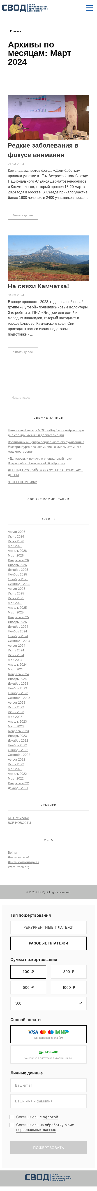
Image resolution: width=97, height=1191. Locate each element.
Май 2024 (15, 660)
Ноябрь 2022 (17, 745)
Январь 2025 (17, 622)
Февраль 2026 (18, 560)
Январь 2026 (17, 565)
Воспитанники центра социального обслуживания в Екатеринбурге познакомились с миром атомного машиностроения (46, 446)
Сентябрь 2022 (19, 754)
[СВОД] (25, 8)
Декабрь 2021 (18, 788)
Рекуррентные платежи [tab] (48, 927)
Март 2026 (16, 555)
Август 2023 (16, 702)
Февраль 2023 (18, 731)
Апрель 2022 (17, 773)
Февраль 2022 (18, 783)
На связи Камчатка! (38, 286)
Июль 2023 (16, 707)
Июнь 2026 (16, 541)
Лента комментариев (23, 862)
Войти (12, 852)
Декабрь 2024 (18, 626)
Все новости (19, 823)
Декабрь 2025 (18, 569)
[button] (28, 972)
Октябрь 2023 (18, 693)
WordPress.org (18, 867)
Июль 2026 (16, 536)
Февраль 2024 (18, 674)
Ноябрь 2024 (17, 631)
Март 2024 (16, 669)
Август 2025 (16, 588)
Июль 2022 (16, 764)
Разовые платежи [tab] (48, 943)
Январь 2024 (17, 679)
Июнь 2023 (16, 712)
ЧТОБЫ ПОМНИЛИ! (22, 482)
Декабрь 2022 (18, 740)
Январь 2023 (17, 736)
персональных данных (36, 1129)
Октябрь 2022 (18, 750)
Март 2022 (16, 778)
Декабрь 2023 (18, 683)
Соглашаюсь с (37, 1117)
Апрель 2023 (17, 721)
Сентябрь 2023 (19, 698)
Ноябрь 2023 (17, 688)
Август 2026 (16, 531)
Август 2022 (16, 759)
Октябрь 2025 (18, 579)
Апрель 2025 (17, 607)
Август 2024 (16, 645)
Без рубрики (18, 818)
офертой (50, 1117)
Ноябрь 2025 (17, 574)
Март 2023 (16, 726)
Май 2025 (15, 603)
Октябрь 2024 (18, 636)
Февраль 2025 (18, 617)
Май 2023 (15, 717)
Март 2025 (16, 612)
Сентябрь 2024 (19, 641)
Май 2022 (15, 769)
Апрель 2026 (17, 550)
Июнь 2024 (16, 655)
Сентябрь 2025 (19, 584)
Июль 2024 (16, 650)
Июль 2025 (16, 593)
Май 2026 (15, 546)
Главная (15, 31)
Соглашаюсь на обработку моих (45, 1127)
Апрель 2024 (17, 664)
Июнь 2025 (16, 598)
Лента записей (19, 857)
